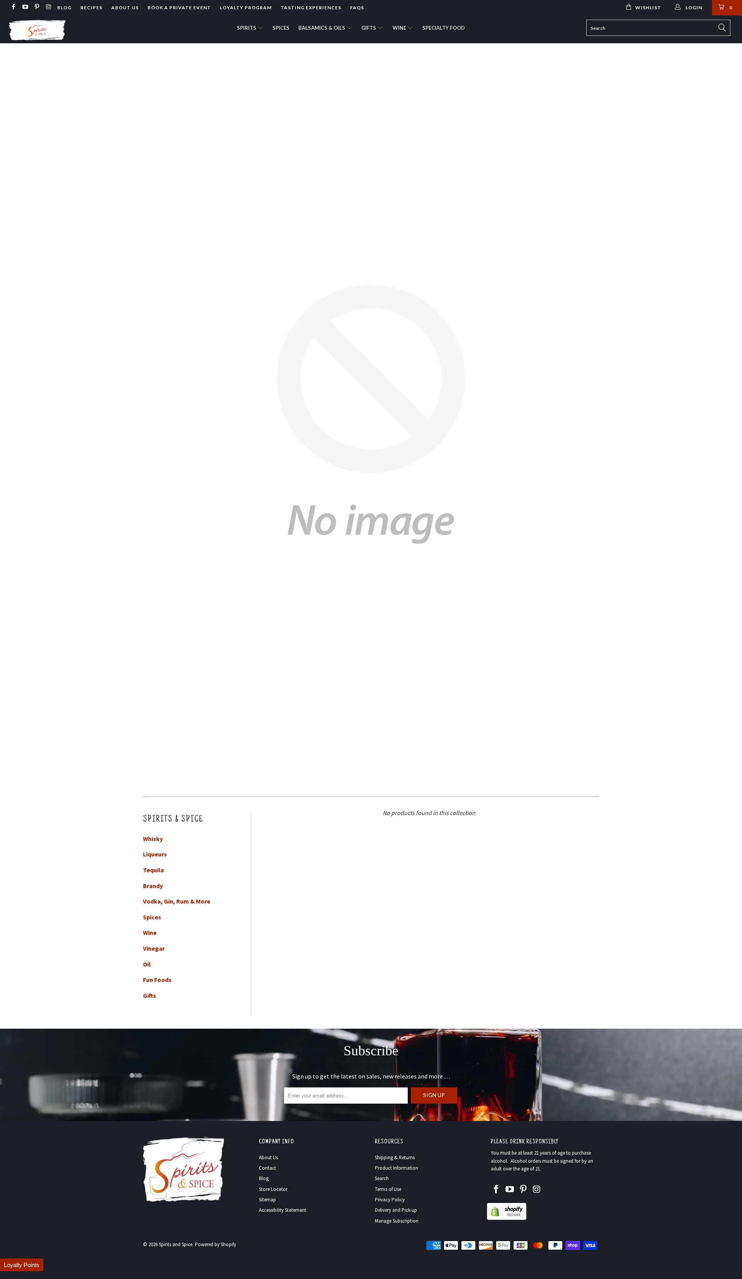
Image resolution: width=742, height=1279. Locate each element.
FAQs (357, 7)
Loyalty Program (246, 7)
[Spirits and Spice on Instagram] (48, 7)
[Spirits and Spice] (63, 29)
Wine (400, 28)
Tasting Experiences (311, 7)
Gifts (369, 28)
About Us (125, 7)
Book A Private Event (179, 7)
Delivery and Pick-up (396, 1210)
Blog (64, 7)
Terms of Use (388, 1189)
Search (382, 1178)
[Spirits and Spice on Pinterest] (36, 7)
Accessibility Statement (282, 1210)
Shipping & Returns (395, 1157)
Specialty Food (443, 28)
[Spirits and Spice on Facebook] (13, 7)
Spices (280, 28)
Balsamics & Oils (322, 28)
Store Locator (273, 1189)
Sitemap (267, 1199)
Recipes (91, 7)
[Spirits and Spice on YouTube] (24, 7)
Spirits (247, 28)
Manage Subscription (397, 1221)
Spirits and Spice (175, 1244)
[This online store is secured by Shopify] (506, 1218)
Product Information (396, 1168)
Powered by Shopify (215, 1244)
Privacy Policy (390, 1199)
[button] (21, 1265)
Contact (267, 1168)
